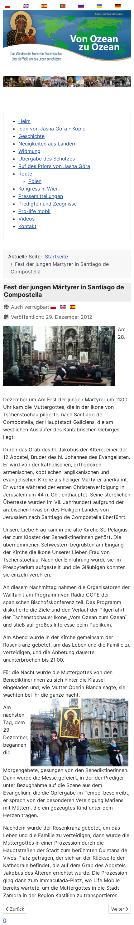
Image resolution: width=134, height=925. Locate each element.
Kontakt (27, 226)
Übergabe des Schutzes (46, 158)
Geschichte (31, 136)
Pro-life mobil (34, 211)
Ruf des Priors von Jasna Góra (54, 166)
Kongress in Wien (38, 189)
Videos (26, 219)
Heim (24, 121)
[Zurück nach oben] (125, 904)
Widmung (29, 151)
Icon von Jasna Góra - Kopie (51, 128)
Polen (34, 181)
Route (25, 173)
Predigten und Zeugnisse (47, 204)
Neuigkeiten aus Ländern (47, 143)
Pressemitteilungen (40, 196)
